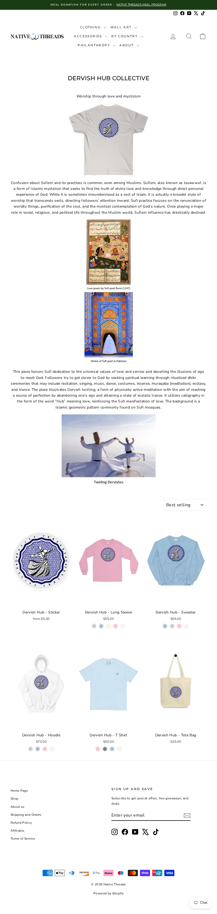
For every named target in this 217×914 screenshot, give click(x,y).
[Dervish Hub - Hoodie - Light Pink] (44, 748)
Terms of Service (23, 838)
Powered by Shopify (108, 893)
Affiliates (18, 830)
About (127, 45)
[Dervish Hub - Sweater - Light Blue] (165, 626)
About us (18, 807)
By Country (125, 36)
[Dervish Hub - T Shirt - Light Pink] (97, 748)
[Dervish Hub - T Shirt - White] (119, 748)
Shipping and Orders (26, 815)
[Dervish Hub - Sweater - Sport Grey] (172, 626)
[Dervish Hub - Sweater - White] (186, 626)
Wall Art (121, 27)
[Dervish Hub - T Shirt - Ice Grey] (104, 748)
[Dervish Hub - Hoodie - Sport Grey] (30, 748)
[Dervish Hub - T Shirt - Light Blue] (112, 748)
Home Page (19, 790)
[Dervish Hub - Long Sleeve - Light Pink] (115, 626)
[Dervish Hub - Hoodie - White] (52, 748)
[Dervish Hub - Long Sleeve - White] (122, 626)
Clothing (91, 27)
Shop (14, 798)
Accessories (88, 36)
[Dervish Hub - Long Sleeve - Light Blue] (101, 626)
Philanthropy (94, 45)
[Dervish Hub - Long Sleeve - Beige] (108, 626)
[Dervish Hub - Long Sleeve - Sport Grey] (94, 626)
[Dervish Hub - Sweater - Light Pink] (179, 626)
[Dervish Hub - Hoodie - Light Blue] (37, 748)
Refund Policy (21, 823)
